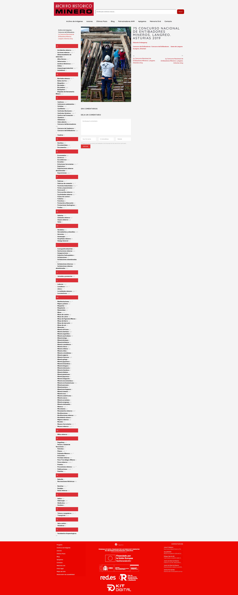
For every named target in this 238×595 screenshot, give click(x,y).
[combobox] (136, 11)
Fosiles (59, 207)
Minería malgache (63, 378)
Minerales (60, 327)
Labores (60, 284)
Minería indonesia (63, 368)
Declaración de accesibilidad (66, 574)
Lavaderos (61, 286)
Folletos (60, 199)
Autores (59, 551)
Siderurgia (61, 500)
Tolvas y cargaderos (64, 513)
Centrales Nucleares (64, 111)
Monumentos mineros (64, 411)
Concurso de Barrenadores (66, 124)
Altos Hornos (61, 59)
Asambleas (61, 70)
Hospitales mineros (64, 238)
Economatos (61, 155)
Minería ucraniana (63, 400)
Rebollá (60, 479)
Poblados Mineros (63, 453)
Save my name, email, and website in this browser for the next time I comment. (104, 143)
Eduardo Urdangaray (140, 42)
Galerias (60, 215)
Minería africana (63, 329)
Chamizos (60, 117)
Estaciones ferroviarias (65, 164)
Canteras (60, 102)
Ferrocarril (61, 190)
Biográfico (61, 83)
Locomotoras (62, 293)
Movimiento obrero (64, 417)
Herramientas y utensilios (66, 232)
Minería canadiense (64, 344)
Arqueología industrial (65, 68)
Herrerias (60, 234)
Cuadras (60, 135)
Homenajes (61, 236)
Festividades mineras (64, 194)
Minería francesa (63, 357)
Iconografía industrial (64, 249)
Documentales (62, 145)
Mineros (60, 406)
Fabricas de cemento (64, 183)
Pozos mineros (62, 462)
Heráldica (60, 230)
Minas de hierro (62, 321)
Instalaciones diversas (65, 264)
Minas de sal (61, 325)
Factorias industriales (65, 186)
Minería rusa (61, 393)
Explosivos (61, 166)
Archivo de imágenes (65, 30)
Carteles (60, 106)
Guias (59, 222)
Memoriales (61, 310)
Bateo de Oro (62, 81)
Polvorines (61, 455)
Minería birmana (62, 340)
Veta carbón (61, 523)
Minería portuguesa (64, 389)
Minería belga (62, 338)
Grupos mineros (62, 220)
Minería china (61, 351)
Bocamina (60, 85)
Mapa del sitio (61, 571)
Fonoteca (60, 201)
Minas (59, 312)
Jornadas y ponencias (64, 276)
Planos (59, 451)
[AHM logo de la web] (74, 9)
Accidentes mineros (64, 50)
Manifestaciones (63, 301)
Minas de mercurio (63, 323)
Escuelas (60, 162)
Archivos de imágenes (63, 548)
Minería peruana (63, 385)
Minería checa (62, 346)
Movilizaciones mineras (65, 415)
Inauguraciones (62, 253)
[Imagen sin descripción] (106, 64)
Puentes (60, 471)
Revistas (60, 486)
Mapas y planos (62, 303)
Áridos (59, 66)
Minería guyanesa (63, 361)
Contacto (60, 562)
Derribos (60, 143)
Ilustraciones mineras (64, 251)
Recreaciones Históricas (65, 481)
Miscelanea (61, 409)
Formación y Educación (65, 203)
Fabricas (60, 181)
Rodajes (60, 488)
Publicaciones (62, 469)
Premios (60, 464)
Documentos (61, 147)
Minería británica (63, 342)
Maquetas (60, 306)
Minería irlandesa (63, 370)
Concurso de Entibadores (66, 32)
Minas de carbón (63, 314)
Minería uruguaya (63, 402)
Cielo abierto (62, 122)
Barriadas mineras (63, 78)
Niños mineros (62, 434)
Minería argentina (63, 334)
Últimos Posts (61, 553)
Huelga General (62, 241)
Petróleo (60, 449)
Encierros (60, 157)
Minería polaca (62, 387)
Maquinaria (61, 308)
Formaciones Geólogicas (66, 205)
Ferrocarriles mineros (64, 192)
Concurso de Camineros (65, 128)
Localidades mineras (64, 291)
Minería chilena (62, 348)
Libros (59, 289)
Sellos (59, 498)
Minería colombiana (64, 353)
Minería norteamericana (65, 383)
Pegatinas (60, 442)
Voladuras (60, 525)
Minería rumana (62, 391)
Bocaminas (61, 87)
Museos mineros (63, 426)
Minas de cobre (62, 316)
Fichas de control (63, 196)
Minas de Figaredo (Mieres (66, 319)
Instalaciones (62, 257)
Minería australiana (64, 336)
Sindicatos (61, 503)
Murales (60, 422)
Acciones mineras (63, 52)
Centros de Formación (65, 115)
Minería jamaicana (63, 374)
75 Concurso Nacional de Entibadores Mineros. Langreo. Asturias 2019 (66, 36)
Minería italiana (62, 372)
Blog (58, 556)
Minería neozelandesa (65, 381)
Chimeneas (61, 119)
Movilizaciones (62, 413)
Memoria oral (61, 565)
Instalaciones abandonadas (67, 259)
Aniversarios (61, 61)
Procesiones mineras (64, 467)
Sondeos (60, 505)
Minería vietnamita (63, 404)
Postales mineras (63, 457)
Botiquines (61, 89)
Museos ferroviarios (64, 424)
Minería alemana (63, 331)
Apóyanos (60, 559)
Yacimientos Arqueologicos (66, 533)
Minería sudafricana (64, 396)
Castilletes (61, 108)
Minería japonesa (63, 376)
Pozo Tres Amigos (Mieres (66, 460)
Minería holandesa (63, 363)
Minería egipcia (62, 355)
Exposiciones (62, 173)
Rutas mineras (62, 490)
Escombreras (62, 159)
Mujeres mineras (63, 419)
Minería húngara (62, 366)
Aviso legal (60, 568)
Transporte (61, 515)
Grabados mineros (63, 217)
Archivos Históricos (64, 63)
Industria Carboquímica (65, 255)
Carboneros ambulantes (65, 104)
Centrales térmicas (64, 113)
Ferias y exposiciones (64, 188)
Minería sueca (62, 398)
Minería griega (62, 359)
